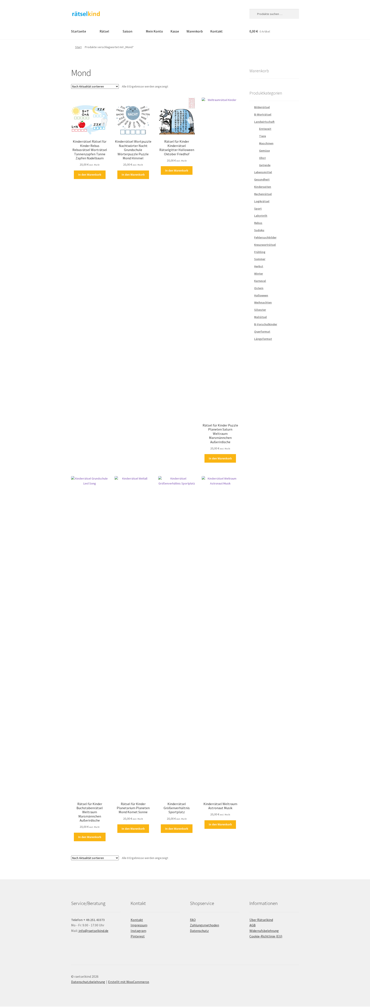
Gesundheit (262, 179)
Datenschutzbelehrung (88, 982)
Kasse (174, 31)
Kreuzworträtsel (265, 245)
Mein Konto (154, 31)
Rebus (258, 223)
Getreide (264, 165)
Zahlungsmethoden (204, 925)
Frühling (259, 252)
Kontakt (216, 31)
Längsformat (263, 339)
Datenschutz (199, 931)
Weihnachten (263, 302)
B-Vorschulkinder (265, 324)
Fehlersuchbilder (265, 237)
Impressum (139, 925)
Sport (258, 208)
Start (78, 47)
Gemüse (264, 151)
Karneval (260, 281)
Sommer (259, 259)
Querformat (262, 331)
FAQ (193, 920)
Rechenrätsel (263, 194)
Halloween (261, 295)
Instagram (138, 931)
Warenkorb (194, 31)
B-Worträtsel (262, 114)
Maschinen (266, 143)
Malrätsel (260, 317)
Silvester (260, 310)
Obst (262, 158)
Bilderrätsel (262, 107)
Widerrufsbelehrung (264, 931)
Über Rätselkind (261, 920)
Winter (258, 273)
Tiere (262, 136)
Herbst (258, 266)
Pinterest (138, 936)
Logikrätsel (261, 201)
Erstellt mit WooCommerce (128, 982)
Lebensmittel (263, 172)
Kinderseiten (262, 187)
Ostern (258, 288)
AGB (252, 925)
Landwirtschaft (264, 122)
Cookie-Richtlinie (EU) (265, 936)
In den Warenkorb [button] (89, 174)
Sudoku (259, 230)
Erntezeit (265, 129)
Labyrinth (260, 216)
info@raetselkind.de (93, 931)
